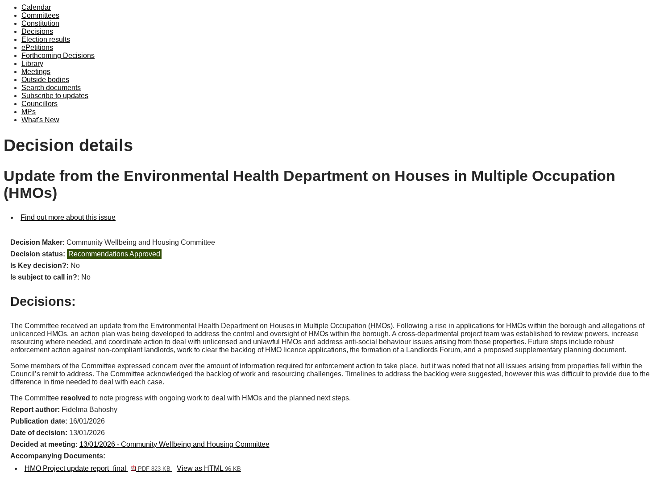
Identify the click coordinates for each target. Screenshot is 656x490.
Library (32, 63)
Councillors (39, 103)
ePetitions (37, 47)
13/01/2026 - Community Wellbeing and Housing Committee (174, 444)
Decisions (37, 31)
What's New (40, 120)
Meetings (35, 71)
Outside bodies (45, 79)
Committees (40, 15)
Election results (45, 39)
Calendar (36, 7)
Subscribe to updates (54, 95)
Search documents (51, 87)
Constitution (40, 23)
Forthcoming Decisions (58, 55)
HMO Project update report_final (97, 468)
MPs (28, 111)
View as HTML (209, 468)
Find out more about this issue (68, 217)
